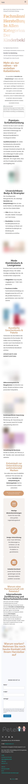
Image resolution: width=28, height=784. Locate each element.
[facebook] (6, 736)
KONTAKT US (4, 763)
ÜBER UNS (3, 761)
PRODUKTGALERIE (5, 769)
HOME (2, 755)
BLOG (2, 771)
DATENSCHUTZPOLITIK (6, 757)
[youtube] (9, 736)
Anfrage (6, 698)
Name (5, 684)
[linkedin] (12, 736)
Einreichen (7, 716)
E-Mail (5, 691)
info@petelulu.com (9, 743)
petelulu (13, 779)
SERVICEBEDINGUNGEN (6, 759)
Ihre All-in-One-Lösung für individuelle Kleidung (13, 493)
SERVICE (3, 766)
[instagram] (2, 736)
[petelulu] (3, 3)
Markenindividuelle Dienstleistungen (10, 773)
